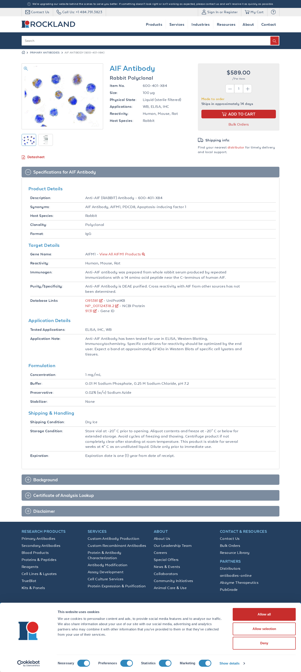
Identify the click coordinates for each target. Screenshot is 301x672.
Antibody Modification (108, 565)
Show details (229, 663)
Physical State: (123, 100)
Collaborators (166, 573)
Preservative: (42, 392)
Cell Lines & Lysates (39, 573)
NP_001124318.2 (99, 306)
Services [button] (176, 24)
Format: (37, 234)
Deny (264, 643)
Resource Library (235, 552)
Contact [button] (268, 24)
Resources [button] (226, 24)
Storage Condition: (46, 431)
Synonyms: (40, 207)
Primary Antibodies (45, 52)
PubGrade (229, 589)
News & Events (167, 566)
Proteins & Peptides (39, 559)
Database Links (44, 300)
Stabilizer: (39, 401)
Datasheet (36, 157)
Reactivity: (119, 114)
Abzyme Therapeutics (239, 582)
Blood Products (35, 552)
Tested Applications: (48, 330)
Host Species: (121, 121)
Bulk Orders (239, 124)
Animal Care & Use (170, 588)
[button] (273, 12)
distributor (236, 147)
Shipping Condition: (47, 422)
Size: (114, 93)
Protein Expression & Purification (117, 586)
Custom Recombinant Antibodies (117, 545)
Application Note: (45, 339)
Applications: (121, 106)
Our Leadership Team (172, 545)
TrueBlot (29, 581)
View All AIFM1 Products (120, 254)
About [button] (248, 24)
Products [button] (154, 24)
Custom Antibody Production (113, 538)
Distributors (230, 568)
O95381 (91, 300)
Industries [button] (200, 24)
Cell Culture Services (106, 579)
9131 (89, 311)
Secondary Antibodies (41, 545)
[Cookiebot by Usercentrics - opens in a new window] (28, 663)
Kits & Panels (33, 588)
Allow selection (264, 629)
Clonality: (38, 225)
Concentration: (43, 375)
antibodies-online (236, 575)
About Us (162, 538)
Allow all (264, 614)
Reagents (30, 566)
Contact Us (230, 538)
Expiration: (39, 456)
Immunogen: (41, 272)
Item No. (117, 86)
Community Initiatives (173, 581)
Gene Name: (41, 254)
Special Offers (166, 559)
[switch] (126, 663)
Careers (160, 552)
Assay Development (105, 572)
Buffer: (36, 383)
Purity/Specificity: (46, 286)
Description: (40, 198)
